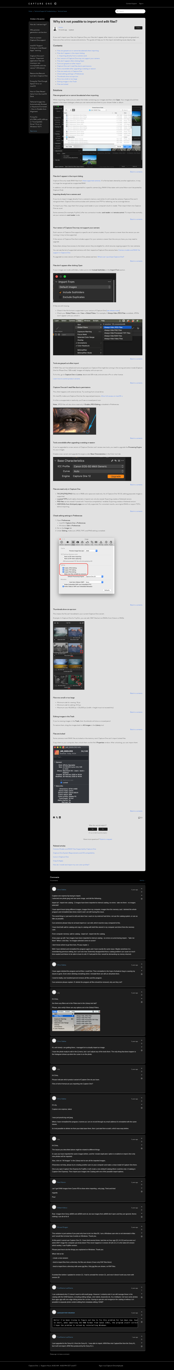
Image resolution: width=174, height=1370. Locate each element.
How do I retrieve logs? (38, 24)
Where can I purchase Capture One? (110, 257)
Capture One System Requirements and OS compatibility (74, 853)
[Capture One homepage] (42, 3)
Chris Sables (61, 890)
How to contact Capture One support (38, 39)
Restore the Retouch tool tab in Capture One (38, 75)
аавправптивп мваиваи (66, 1313)
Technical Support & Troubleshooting (44, 11)
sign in (56, 1354)
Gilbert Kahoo (62, 1208)
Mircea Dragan (62, 1227)
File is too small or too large (67, 79)
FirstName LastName (65, 1288)
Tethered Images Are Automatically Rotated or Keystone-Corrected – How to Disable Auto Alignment (38, 106)
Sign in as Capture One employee (111, 1366)
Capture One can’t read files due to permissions (74, 66)
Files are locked (62, 84)
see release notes (113, 310)
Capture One (34, 1366)
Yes (92, 829)
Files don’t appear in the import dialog (70, 53)
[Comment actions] (141, 899)
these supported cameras (91, 181)
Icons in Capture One (61, 857)
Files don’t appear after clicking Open (70, 61)
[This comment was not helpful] (141, 895)
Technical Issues (62, 11)
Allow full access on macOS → (112, 396)
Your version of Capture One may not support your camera (78, 58)
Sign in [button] (141, 3)
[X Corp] (57, 817)
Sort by (142, 880)
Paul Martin (61, 1182)
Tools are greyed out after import (69, 63)
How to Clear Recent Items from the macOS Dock (38, 94)
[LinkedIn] (60, 817)
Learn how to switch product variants (66, 379)
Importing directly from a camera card (73, 56)
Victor (61, 27)
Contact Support (131, 3)
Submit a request (106, 839)
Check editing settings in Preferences (70, 74)
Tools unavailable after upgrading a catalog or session (76, 69)
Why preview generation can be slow (38, 31)
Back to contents (136, 172)
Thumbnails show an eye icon (67, 76)
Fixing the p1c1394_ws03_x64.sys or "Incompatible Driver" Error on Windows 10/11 (39, 122)
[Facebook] (54, 817)
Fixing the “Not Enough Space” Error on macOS (38, 84)
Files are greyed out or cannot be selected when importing (78, 51)
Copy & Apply (58, 861)
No (103, 829)
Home (30, 11)
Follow (138, 27)
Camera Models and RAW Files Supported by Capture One (74, 849)
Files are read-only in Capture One (69, 71)
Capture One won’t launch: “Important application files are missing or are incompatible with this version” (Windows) (38, 62)
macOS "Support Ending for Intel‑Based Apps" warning (38, 48)
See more (33, 131)
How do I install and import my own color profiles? (71, 865)
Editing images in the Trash (67, 81)
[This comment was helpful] (141, 888)
